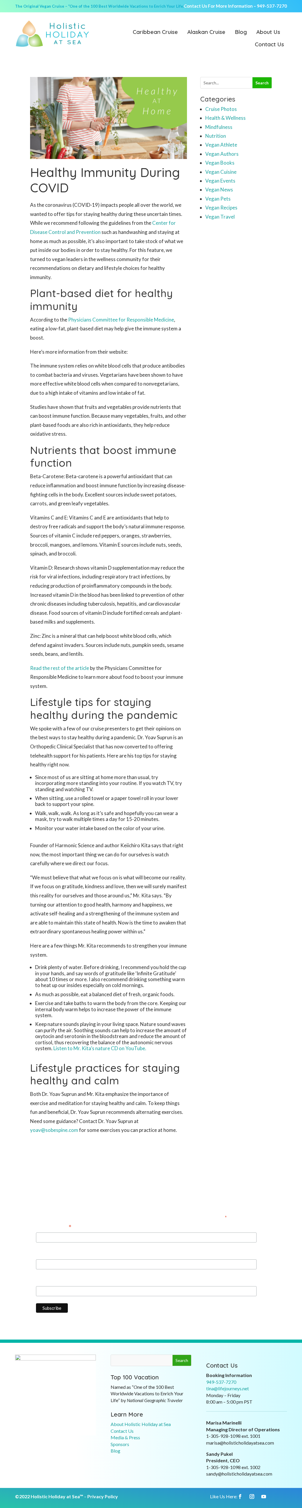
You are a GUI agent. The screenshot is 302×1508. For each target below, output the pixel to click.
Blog (241, 32)
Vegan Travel (220, 217)
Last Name (48, 1281)
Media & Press (125, 1437)
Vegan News (219, 189)
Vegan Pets (218, 199)
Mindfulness (218, 127)
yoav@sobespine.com (54, 1130)
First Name (48, 1254)
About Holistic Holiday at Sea (141, 1424)
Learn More (127, 1414)
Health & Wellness (225, 118)
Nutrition (215, 136)
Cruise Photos (221, 109)
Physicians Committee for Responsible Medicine (121, 320)
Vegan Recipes (221, 207)
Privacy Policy (102, 1496)
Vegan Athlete (221, 145)
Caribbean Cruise (155, 32)
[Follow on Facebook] (240, 1496)
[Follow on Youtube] (263, 1496)
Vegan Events (220, 181)
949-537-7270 (272, 6)
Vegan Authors (222, 154)
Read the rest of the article (59, 668)
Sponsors (120, 1444)
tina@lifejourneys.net (227, 1388)
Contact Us (269, 45)
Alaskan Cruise (206, 32)
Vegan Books (219, 163)
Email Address (54, 1227)
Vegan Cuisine (221, 172)
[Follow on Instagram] (252, 1496)
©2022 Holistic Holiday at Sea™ (49, 1496)
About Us (268, 32)
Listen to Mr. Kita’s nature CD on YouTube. (99, 1048)
